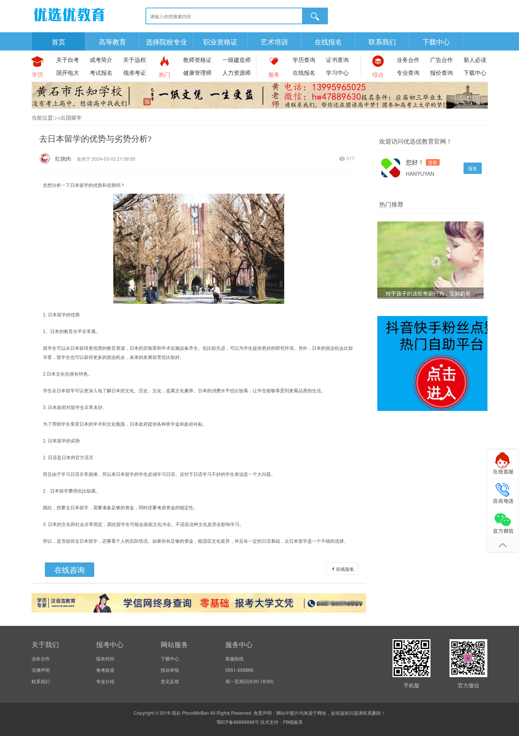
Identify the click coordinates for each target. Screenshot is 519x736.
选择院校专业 (166, 41)
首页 (58, 41)
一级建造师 (236, 59)
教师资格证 (197, 59)
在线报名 (328, 41)
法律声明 (41, 670)
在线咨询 (69, 569)
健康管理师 (197, 72)
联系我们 (382, 41)
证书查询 (337, 59)
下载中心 (436, 41)
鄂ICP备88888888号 (238, 722)
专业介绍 (105, 681)
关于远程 (134, 59)
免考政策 (105, 670)
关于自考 (67, 59)
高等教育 (112, 41)
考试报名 (101, 72)
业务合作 (408, 59)
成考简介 (101, 59)
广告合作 (441, 59)
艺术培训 (274, 41)
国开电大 (67, 72)
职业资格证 (220, 41)
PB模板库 (293, 722)
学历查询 (304, 59)
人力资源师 (236, 72)
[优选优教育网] (70, 22)
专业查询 (408, 72)
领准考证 (134, 72)
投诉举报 (170, 670)
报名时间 (105, 658)
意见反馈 (170, 681)
